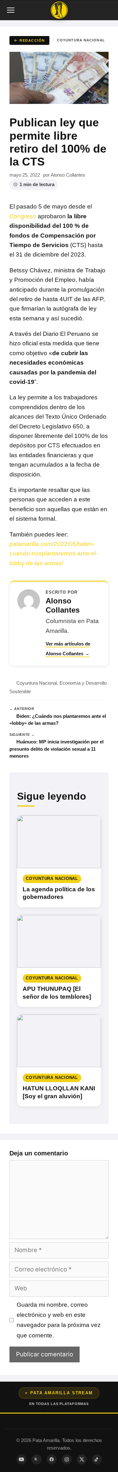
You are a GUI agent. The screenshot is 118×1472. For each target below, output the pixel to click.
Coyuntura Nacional (81, 40)
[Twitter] (82, 1459)
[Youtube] (21, 1459)
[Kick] (36, 1459)
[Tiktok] (97, 1459)
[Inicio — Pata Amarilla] (59, 10)
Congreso (22, 216)
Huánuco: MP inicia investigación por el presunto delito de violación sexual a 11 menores (56, 749)
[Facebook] (52, 1459)
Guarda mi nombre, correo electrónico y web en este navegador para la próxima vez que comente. (59, 1320)
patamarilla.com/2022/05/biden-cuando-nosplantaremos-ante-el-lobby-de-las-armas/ (53, 553)
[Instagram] (67, 1459)
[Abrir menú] (11, 10)
